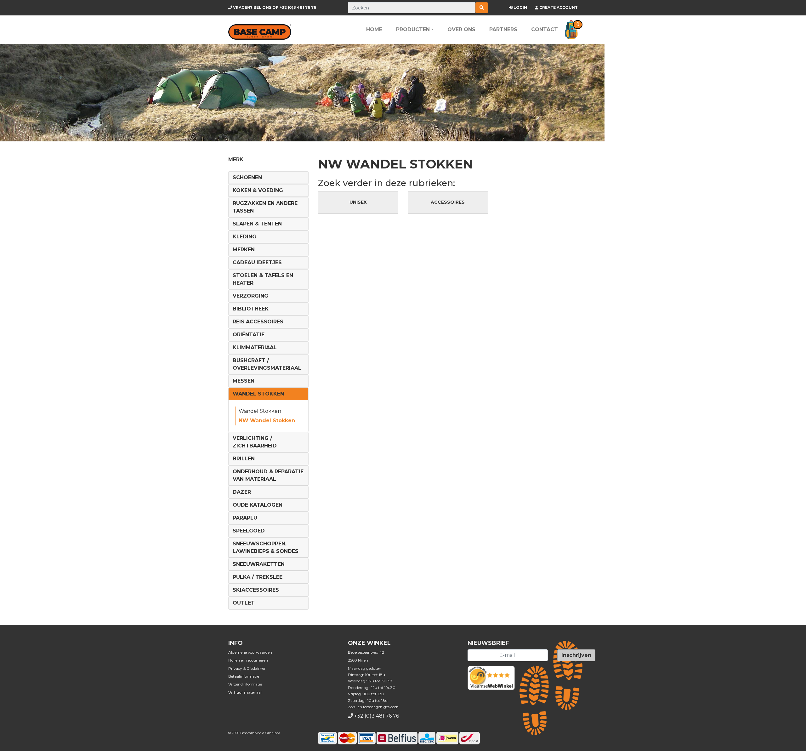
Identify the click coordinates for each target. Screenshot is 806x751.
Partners (503, 29)
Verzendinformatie (245, 684)
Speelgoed (249, 531)
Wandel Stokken (258, 394)
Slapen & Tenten (257, 224)
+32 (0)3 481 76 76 (274, 7)
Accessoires (448, 202)
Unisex (358, 202)
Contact (544, 29)
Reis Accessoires (258, 322)
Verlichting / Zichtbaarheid (255, 442)
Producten (413, 29)
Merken (244, 250)
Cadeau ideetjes (257, 262)
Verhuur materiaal (245, 692)
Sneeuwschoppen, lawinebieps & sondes (265, 547)
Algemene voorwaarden (250, 652)
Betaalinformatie (243, 676)
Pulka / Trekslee (257, 577)
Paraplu (245, 518)
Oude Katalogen (257, 505)
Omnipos (272, 733)
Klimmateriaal (255, 347)
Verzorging (250, 296)
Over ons (461, 29)
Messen (243, 381)
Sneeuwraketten (259, 564)
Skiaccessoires (256, 590)
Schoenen (247, 177)
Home (374, 29)
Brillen (244, 459)
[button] (571, 29)
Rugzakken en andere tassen (265, 207)
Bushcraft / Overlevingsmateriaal (267, 364)
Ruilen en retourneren (248, 660)
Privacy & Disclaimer (247, 668)
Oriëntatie (248, 335)
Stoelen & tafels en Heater (263, 279)
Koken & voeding (258, 190)
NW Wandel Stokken (267, 421)
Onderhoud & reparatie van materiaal (268, 475)
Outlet (244, 603)
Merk (235, 159)
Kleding (244, 237)
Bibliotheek (251, 309)
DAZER (242, 492)
